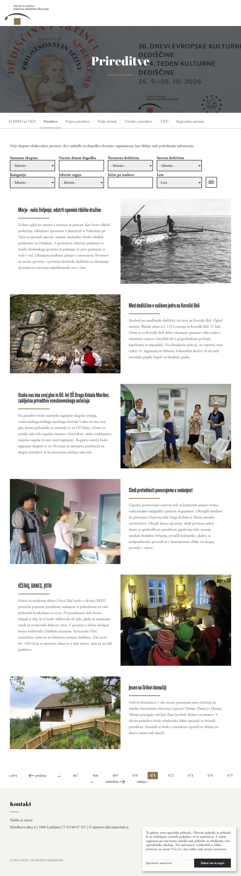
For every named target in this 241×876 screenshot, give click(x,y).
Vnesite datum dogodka (77, 158)
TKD (164, 121)
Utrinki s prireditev (138, 121)
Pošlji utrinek (107, 121)
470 (135, 775)
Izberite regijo (70, 175)
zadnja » (142, 781)
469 (115, 775)
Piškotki (176, 849)
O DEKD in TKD (22, 121)
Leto (160, 175)
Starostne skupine (24, 158)
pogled (120, 241)
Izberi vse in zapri (212, 863)
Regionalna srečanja (190, 121)
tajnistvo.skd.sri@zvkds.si (110, 827)
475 (230, 775)
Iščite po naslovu (121, 175)
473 (190, 775)
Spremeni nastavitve (159, 863)
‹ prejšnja (39, 775)
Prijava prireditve (77, 121)
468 (95, 775)
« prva (12, 775)
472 (170, 775)
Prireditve (50, 121)
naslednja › (112, 781)
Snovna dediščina (170, 158)
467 (75, 775)
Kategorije (18, 175)
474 (210, 775)
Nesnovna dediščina (123, 158)
